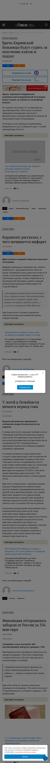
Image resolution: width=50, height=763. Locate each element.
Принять (25, 757)
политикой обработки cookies (25, 752)
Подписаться (25, 387)
